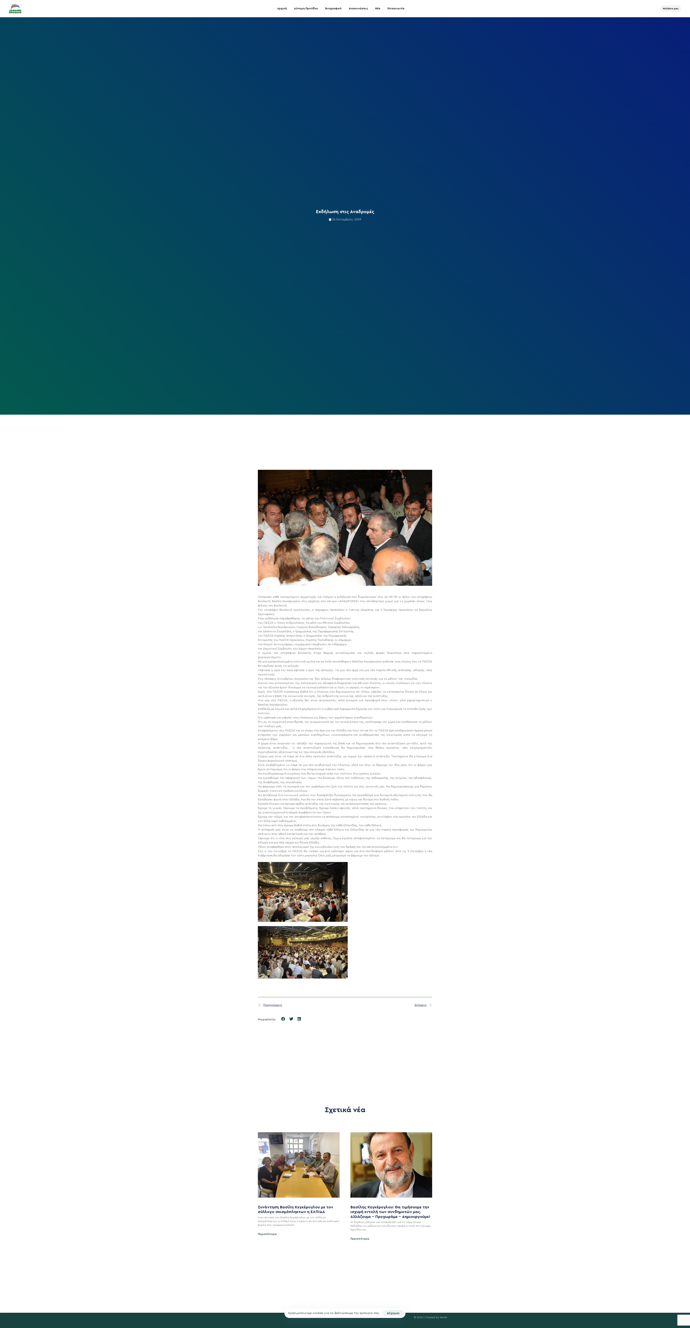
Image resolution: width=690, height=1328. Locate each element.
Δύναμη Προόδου (306, 8)
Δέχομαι (393, 1313)
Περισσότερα (267, 1234)
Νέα (377, 8)
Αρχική (282, 8)
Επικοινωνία (396, 8)
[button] (283, 1019)
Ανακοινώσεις (358, 8)
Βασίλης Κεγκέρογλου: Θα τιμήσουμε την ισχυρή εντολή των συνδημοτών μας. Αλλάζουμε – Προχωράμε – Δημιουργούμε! (390, 1212)
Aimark (443, 1317)
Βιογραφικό (333, 8)
